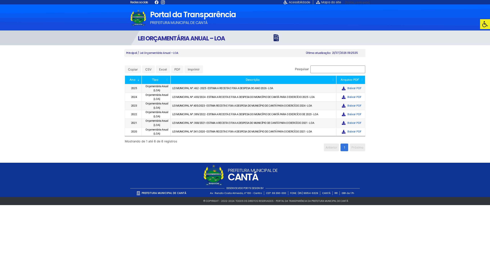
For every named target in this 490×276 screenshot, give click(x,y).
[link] (485, 24)
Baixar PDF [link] (354, 88)
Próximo (357, 147)
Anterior (331, 147)
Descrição (253, 80)
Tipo (155, 80)
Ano (132, 80)
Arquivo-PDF (350, 80)
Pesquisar (302, 69)
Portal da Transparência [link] (193, 14)
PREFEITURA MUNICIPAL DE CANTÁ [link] (179, 22)
